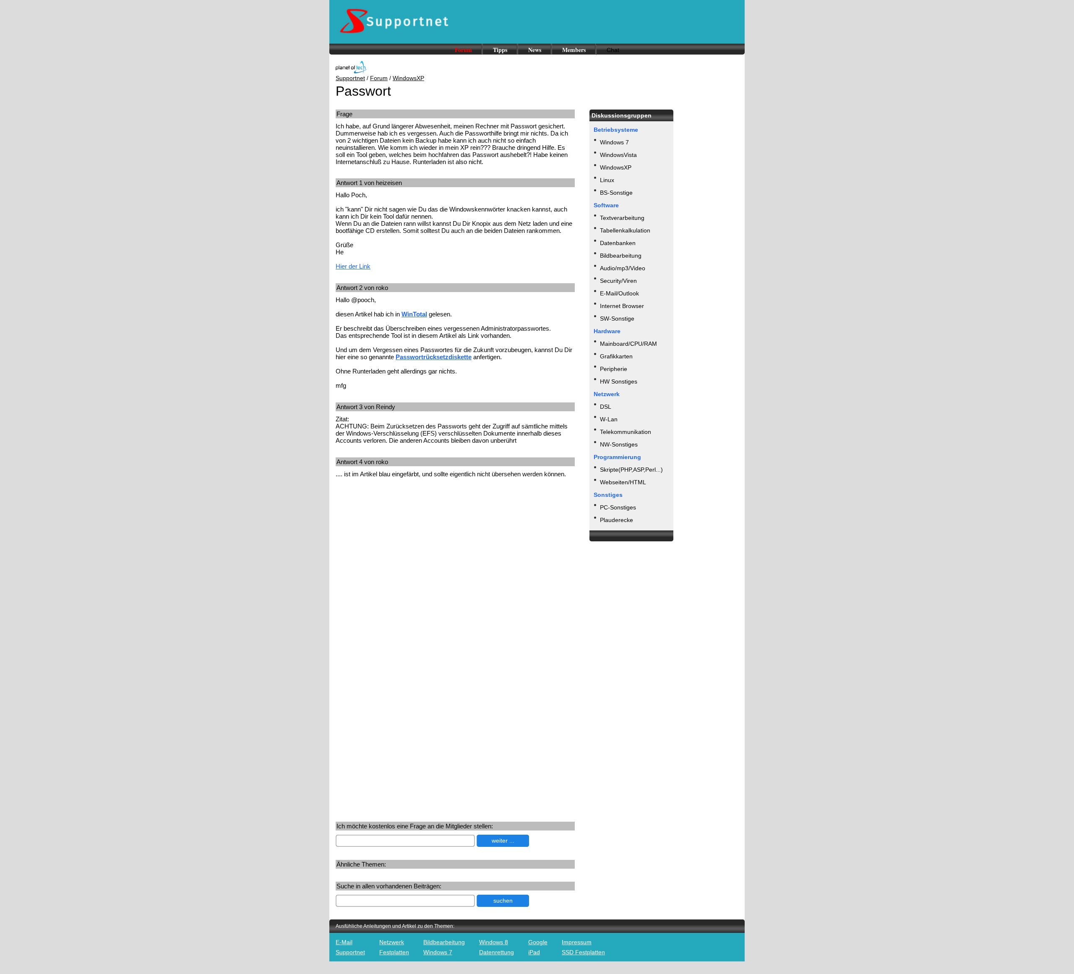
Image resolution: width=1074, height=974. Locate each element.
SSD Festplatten (583, 952)
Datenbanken (618, 243)
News (534, 49)
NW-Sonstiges (619, 444)
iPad (534, 952)
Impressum (577, 942)
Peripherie (613, 369)
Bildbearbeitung (620, 255)
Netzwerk (391, 942)
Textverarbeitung (622, 217)
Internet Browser (622, 306)
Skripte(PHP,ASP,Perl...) (631, 469)
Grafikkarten (616, 356)
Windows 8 (493, 942)
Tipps (500, 49)
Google (537, 942)
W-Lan (609, 419)
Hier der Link (353, 266)
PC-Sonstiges (618, 507)
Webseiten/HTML (623, 482)
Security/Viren (618, 280)
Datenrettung (496, 952)
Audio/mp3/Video (622, 268)
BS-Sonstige (616, 192)
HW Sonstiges (618, 381)
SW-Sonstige (617, 318)
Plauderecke (616, 520)
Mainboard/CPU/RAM (628, 343)
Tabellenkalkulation (625, 230)
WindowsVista (618, 154)
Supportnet (350, 78)
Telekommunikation (625, 431)
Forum (463, 49)
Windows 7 (614, 142)
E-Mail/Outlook (619, 293)
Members (574, 49)
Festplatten (394, 952)
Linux (607, 180)
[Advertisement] (406, 549)
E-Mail (344, 942)
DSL (605, 406)
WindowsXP (408, 78)
